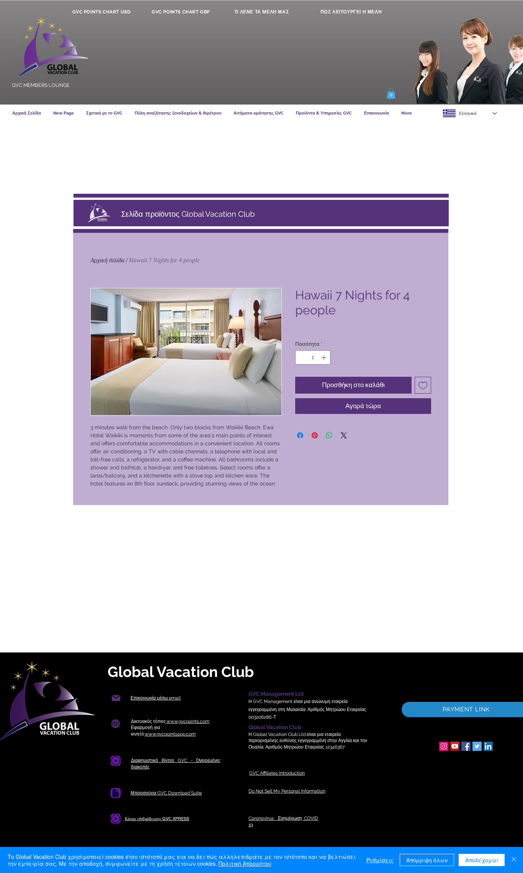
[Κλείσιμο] (513, 860)
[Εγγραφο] (116, 761)
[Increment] (324, 357)
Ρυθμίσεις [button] (380, 860)
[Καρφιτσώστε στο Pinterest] (314, 435)
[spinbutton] (313, 357)
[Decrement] (301, 357)
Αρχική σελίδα (107, 260)
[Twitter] (477, 746)
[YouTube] (454, 746)
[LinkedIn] (488, 746)
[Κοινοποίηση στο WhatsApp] (329, 435)
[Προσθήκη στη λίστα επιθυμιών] (423, 385)
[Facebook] (466, 746)
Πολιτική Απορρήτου (245, 863)
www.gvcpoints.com (188, 721)
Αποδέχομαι (481, 860)
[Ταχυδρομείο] (116, 698)
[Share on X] (343, 435)
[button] (391, 93)
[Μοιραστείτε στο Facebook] (300, 435)
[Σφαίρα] (115, 724)
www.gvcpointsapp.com (170, 734)
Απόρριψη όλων (427, 860)
